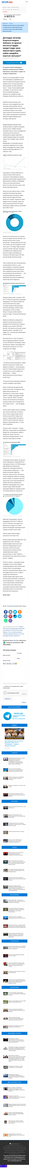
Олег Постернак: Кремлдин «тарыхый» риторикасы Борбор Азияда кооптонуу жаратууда (16, 770)
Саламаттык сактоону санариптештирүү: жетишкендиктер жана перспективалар (17, 1097)
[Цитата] (12, 664)
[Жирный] (4, 664)
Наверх (24, 702)
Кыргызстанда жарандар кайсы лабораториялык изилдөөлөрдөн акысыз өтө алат (16, 1113)
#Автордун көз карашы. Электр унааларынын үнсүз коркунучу (16, 1067)
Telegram (14, 16)
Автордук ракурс (15, 7)
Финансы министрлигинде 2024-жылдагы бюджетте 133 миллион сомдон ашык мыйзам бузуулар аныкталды (16, 935)
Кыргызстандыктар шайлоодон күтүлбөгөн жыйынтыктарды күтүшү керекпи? (17, 1010)
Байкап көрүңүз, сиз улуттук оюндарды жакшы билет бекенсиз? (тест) (17, 1135)
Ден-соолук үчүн (15, 9)
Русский (5, 11)
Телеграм (10, 606)
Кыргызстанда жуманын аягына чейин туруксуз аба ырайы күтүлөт (17, 1001)
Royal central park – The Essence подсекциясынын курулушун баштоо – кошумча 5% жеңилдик (17, 901)
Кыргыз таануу (6, 9)
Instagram (12, 16)
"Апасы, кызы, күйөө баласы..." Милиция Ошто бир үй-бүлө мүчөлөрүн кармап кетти (15, 841)
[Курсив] (6, 664)
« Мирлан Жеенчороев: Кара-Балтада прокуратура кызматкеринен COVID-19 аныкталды (14, 628)
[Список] (14, 664)
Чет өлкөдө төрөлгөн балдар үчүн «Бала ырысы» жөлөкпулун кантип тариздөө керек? (16, 870)
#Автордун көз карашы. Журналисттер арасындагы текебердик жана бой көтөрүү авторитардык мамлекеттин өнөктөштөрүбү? (17, 1049)
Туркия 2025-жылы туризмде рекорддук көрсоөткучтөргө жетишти (17, 917)
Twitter (5, 16)
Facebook (7, 16)
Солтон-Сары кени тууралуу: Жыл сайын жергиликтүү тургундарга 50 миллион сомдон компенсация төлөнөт (16, 964)
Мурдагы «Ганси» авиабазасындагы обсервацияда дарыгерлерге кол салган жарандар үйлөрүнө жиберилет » (13, 633)
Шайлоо (5, 7)
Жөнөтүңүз (7, 698)
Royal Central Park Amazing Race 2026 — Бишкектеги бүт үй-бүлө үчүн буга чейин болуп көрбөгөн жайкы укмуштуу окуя (17, 862)
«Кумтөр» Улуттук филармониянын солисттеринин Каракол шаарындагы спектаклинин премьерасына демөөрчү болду (17, 981)
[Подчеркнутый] (8, 664)
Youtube (9, 16)
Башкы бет (5, 23)
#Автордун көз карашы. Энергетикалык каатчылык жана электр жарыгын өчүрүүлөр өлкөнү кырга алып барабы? (16, 1040)
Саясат (11, 23)
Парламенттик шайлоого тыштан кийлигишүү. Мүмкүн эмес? (16, 1026)
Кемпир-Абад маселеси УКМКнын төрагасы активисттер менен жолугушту (16, 778)
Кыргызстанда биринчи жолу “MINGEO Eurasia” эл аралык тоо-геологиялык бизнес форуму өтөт (17, 947)
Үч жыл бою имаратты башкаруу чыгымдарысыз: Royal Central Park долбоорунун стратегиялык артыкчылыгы (16, 910)
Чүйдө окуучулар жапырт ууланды (16, 831)
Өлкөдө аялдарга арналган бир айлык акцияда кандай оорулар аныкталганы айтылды (17, 1105)
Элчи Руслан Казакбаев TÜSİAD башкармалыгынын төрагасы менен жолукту (17, 795)
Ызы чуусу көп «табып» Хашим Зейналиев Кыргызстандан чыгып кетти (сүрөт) (16, 1122)
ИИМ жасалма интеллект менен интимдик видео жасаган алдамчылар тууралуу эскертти (16, 854)
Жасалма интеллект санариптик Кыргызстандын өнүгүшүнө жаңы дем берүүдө (17, 879)
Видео (8, 7)
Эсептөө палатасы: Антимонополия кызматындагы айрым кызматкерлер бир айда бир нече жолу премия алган (17, 926)
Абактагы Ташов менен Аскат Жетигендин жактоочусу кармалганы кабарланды (17, 816)
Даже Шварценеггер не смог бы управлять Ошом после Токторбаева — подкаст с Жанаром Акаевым (14, 743)
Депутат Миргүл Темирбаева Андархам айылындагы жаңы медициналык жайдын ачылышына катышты (17, 1089)
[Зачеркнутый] (10, 664)
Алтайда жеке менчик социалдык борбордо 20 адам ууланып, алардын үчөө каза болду (17, 824)
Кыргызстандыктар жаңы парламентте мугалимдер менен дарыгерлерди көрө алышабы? (16, 1018)
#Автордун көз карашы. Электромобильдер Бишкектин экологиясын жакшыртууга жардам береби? (16, 1076)
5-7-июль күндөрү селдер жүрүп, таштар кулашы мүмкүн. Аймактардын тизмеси (17, 994)
